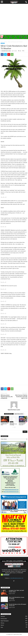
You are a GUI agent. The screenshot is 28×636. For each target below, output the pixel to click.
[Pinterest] (8, 54)
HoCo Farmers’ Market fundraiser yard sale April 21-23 (21, 396)
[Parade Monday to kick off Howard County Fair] (23, 419)
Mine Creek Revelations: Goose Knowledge (13, 423)
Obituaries (3, 616)
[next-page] (15, 427)
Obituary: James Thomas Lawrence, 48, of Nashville (7, 396)
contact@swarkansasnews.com (16, 578)
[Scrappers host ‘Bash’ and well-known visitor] (5, 419)
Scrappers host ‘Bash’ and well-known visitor (5, 423)
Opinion (5, 41)
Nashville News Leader (6, 50)
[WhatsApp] (12, 54)
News (2, 627)
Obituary (2, 623)
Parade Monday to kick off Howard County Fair (22, 423)
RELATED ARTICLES (8, 413)
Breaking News (3, 421)
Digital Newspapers (5, 620)
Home (2, 41)
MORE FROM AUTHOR (19, 413)
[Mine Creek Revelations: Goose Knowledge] (14, 419)
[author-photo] (14, 404)
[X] (5, 54)
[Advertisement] (14, 19)
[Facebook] (2, 54)
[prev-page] (13, 427)
